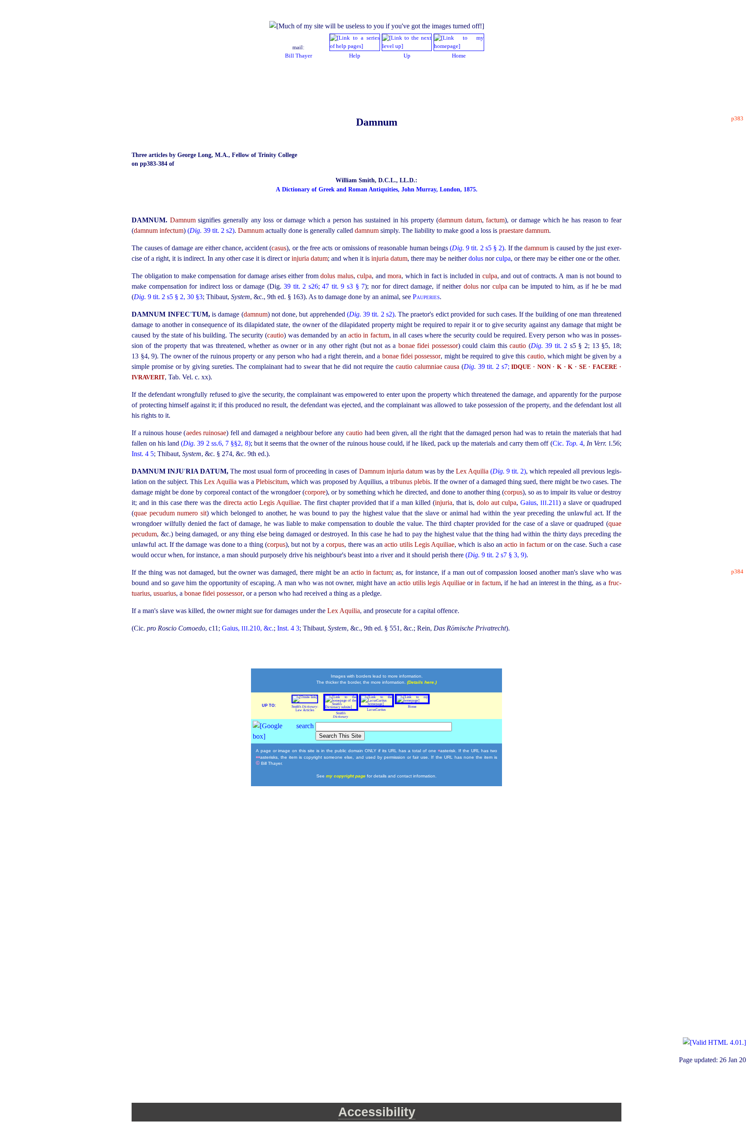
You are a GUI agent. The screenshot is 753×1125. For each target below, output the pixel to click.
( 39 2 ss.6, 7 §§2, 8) (215, 443)
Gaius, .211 (539, 502)
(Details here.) (422, 682)
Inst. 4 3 (288, 628)
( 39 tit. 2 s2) (210, 230)
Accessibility (376, 1112)
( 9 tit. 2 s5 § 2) (477, 248)
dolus (476, 258)
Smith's (340, 715)
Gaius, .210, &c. (248, 628)
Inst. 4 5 (143, 453)
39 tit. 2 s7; (486, 366)
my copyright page (346, 776)
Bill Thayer (298, 56)
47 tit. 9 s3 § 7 (343, 286)
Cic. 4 (568, 443)
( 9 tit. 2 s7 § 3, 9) (495, 555)
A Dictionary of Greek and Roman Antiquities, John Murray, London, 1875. (377, 189)
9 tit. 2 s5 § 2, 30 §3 (168, 296)
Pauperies (426, 296)
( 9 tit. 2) (508, 471)
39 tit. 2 (550, 345)
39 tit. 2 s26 (301, 286)
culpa (503, 258)
